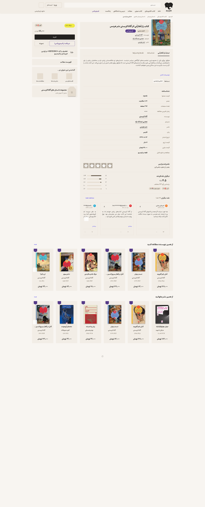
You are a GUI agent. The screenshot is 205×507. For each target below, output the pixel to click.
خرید (54, 37)
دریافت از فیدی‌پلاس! (62, 43)
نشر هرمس (141, 42)
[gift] (95, 42)
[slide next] (86, 219)
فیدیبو (171, 17)
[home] (168, 7)
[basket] (41, 5)
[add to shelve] (69, 76)
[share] (100, 42)
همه (35, 244)
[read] (40, 76)
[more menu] (85, 42)
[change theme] (34, 5)
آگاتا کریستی (139, 35)
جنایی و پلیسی (127, 16)
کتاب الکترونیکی (162, 17)
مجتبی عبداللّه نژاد (138, 38)
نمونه (41, 43)
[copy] (37, 52)
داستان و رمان (151, 17)
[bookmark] (90, 42)
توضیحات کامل (165, 75)
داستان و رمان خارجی (139, 17)
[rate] (109, 165)
